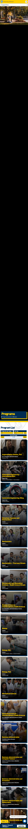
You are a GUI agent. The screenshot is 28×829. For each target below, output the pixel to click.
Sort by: (16, 431)
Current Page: (13, 435)
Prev (2, 437)
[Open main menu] (26, 2)
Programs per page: (6, 431)
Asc (25, 433)
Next (25, 437)
